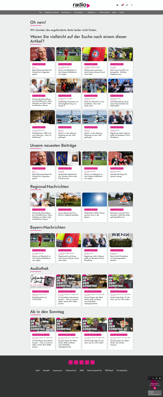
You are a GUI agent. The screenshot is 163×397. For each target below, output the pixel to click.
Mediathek (91, 12)
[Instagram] (38, 5)
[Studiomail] (42, 5)
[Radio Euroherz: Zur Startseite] (81, 5)
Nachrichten (65, 12)
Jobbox (114, 12)
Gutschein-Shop (104, 12)
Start (40, 12)
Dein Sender (78, 12)
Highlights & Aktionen (52, 12)
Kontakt (121, 12)
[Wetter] (127, 5)
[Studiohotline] (45, 5)
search (132, 5)
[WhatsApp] (32, 5)
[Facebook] (35, 5)
